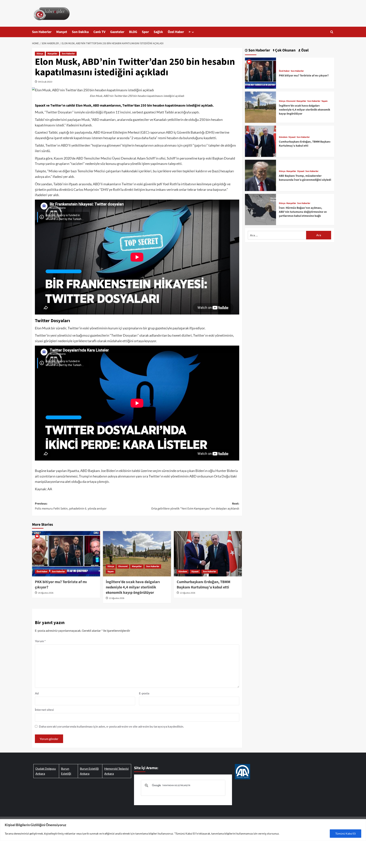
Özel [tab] (304, 50)
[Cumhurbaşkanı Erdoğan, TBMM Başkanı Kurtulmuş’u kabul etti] (208, 553)
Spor (145, 32)
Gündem (182, 571)
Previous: (71, 506)
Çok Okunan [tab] (284, 50)
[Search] (331, 32)
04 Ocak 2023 (45, 81)
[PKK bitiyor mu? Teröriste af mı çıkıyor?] (66, 553)
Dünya (40, 53)
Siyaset (195, 571)
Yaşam (111, 571)
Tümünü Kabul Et (345, 833)
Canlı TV (99, 32)
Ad (37, 693)
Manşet (61, 32)
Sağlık (158, 32)
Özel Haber (176, 32)
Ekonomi (123, 566)
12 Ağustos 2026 (116, 598)
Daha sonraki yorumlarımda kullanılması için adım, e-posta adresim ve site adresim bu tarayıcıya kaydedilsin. (111, 726)
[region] (183, 830)
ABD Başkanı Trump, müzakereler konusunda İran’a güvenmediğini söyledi (305, 178)
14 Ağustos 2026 (45, 593)
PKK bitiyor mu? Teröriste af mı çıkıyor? (304, 76)
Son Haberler (41, 32)
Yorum (40, 641)
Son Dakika (80, 32)
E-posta (144, 693)
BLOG (133, 32)
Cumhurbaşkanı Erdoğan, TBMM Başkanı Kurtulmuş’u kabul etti (203, 584)
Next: (195, 506)
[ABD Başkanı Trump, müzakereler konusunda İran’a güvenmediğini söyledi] (260, 175)
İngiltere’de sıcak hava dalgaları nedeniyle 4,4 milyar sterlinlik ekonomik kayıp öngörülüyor (133, 587)
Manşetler (52, 53)
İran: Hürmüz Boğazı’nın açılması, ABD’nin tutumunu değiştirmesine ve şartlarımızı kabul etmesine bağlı (303, 212)
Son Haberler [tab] (259, 50)
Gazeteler (117, 32)
